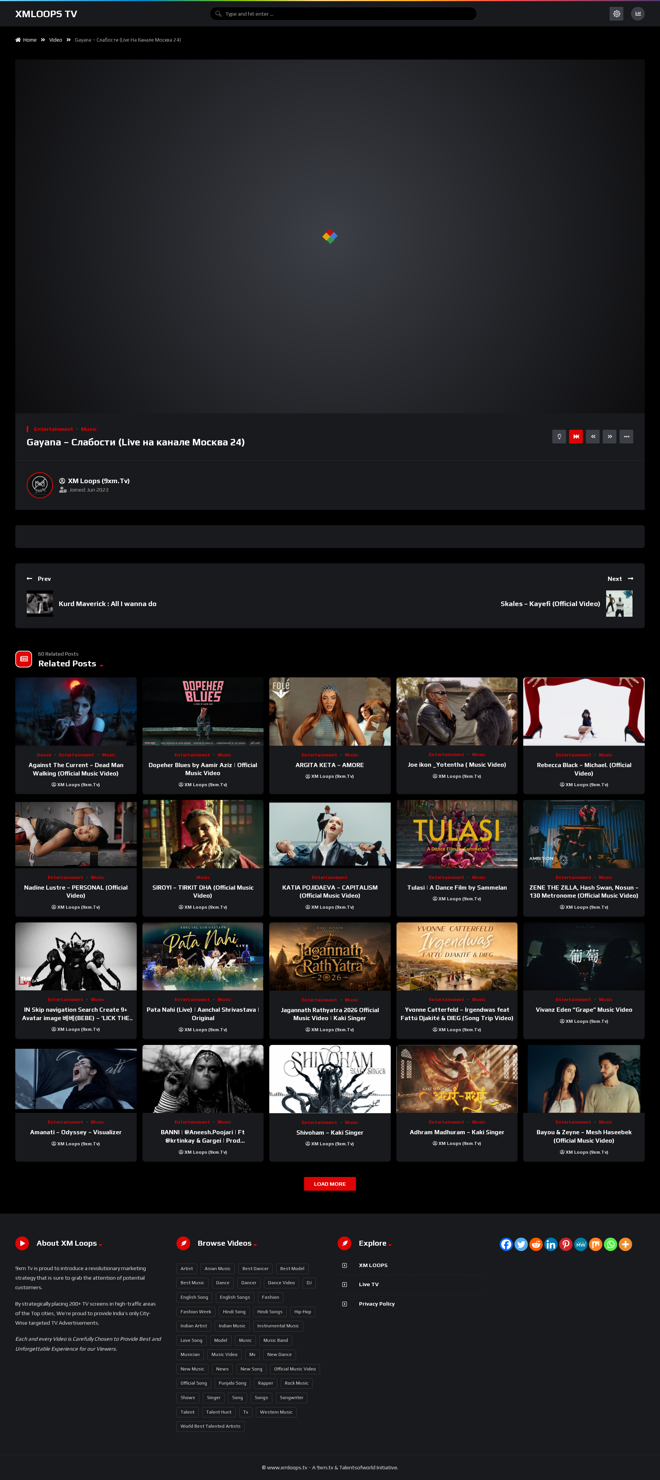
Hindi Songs (270, 1311)
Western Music (276, 1412)
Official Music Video (295, 1369)
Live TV (369, 1284)
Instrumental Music (278, 1325)
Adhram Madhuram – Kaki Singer (457, 1132)
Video (55, 40)
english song (194, 1297)
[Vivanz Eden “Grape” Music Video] (584, 956)
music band (276, 1340)
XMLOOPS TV (46, 13)
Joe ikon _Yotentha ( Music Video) (457, 764)
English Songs (235, 1297)
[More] (625, 1244)
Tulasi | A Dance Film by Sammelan (457, 887)
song (237, 1397)
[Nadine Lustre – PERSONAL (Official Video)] (76, 834)
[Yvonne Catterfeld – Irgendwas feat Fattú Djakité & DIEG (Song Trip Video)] (457, 956)
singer (213, 1397)
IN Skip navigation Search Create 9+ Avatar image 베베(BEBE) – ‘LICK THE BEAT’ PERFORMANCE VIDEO (75, 1018)
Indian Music (232, 1325)
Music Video (225, 1354)
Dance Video (281, 1282)
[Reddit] (536, 1244)
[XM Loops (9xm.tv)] (40, 485)
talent (187, 1412)
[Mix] (595, 1244)
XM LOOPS (373, 1265)
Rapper (265, 1383)
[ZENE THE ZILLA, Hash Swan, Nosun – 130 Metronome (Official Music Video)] (584, 834)
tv (245, 1412)
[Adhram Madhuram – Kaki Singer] (457, 1079)
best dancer (256, 1268)
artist (187, 1268)
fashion (270, 1297)
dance (223, 1282)
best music (192, 1282)
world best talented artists (211, 1426)
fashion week (196, 1311)
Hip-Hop (302, 1311)
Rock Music (297, 1383)
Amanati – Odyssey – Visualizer (76, 1132)
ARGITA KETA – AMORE (330, 765)
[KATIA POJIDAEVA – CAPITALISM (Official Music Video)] (330, 834)
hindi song (234, 1311)
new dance (279, 1354)
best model (292, 1268)
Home (29, 40)
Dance (44, 755)
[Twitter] (521, 1244)
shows (188, 1397)
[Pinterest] (566, 1244)
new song (251, 1369)
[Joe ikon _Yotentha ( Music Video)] (457, 711)
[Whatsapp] (610, 1244)
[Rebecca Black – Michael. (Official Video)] (584, 711)
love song (191, 1340)
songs (261, 1397)
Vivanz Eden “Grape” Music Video (584, 1009)
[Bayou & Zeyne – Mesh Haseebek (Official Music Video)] (584, 1079)
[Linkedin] (551, 1244)
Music (89, 429)
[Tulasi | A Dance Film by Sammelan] (457, 834)
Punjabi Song (232, 1383)
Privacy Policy (377, 1304)
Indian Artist (194, 1325)
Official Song (194, 1383)
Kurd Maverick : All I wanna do (108, 604)
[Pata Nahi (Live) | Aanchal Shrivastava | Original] (203, 956)
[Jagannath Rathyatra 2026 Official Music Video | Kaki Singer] (330, 956)
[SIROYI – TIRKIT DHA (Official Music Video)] (203, 834)
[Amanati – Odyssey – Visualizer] (76, 1079)
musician (190, 1354)
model (220, 1340)
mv (252, 1354)
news (222, 1369)
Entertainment (53, 429)
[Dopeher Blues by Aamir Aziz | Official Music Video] (203, 711)
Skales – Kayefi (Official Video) (550, 604)
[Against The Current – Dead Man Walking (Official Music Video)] (76, 711)
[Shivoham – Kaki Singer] (330, 1079)
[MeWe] (580, 1244)
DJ (309, 1282)
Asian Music (218, 1268)
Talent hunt (218, 1412)
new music (192, 1369)
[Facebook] (506, 1244)
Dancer (248, 1282)
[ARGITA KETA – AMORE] (330, 711)
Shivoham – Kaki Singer (330, 1132)
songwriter (291, 1397)
